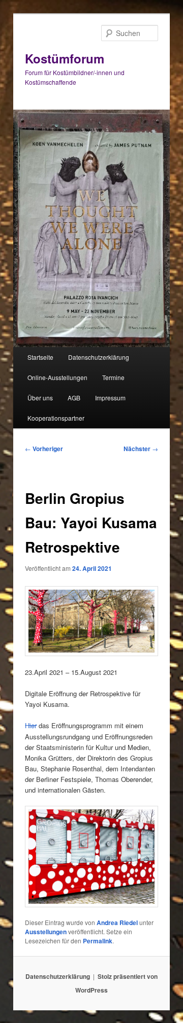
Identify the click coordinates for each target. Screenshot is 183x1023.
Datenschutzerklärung (98, 357)
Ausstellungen (46, 931)
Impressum (110, 397)
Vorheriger (44, 448)
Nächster (141, 448)
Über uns (40, 397)
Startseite (40, 357)
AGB (74, 397)
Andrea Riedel (117, 922)
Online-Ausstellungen (57, 377)
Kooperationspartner (55, 418)
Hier (31, 725)
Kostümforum (64, 58)
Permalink (97, 940)
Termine (113, 377)
